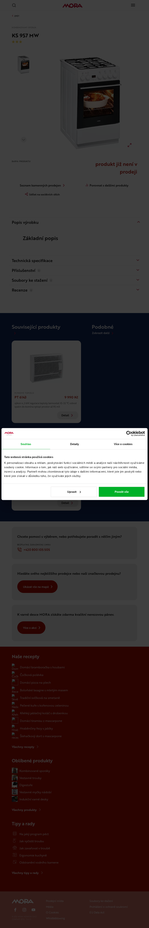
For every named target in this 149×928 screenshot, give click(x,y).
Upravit (71, 491)
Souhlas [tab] (26, 444)
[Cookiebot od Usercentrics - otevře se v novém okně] (129, 433)
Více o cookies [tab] (123, 444)
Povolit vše (122, 491)
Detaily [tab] (74, 444)
